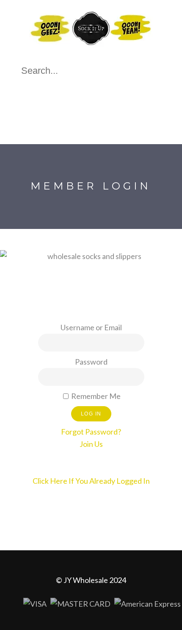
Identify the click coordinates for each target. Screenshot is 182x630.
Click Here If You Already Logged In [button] (91, 480)
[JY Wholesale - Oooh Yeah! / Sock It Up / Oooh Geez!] (91, 47)
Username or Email (91, 327)
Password (91, 361)
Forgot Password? (91, 431)
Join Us (91, 444)
